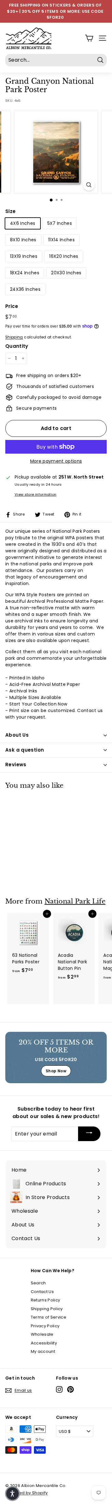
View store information (36, 494)
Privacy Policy (45, 1326)
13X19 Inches (23, 256)
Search (38, 1283)
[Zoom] (89, 185)
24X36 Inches (25, 289)
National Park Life (74, 901)
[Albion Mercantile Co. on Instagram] (59, 1389)
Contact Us (42, 1292)
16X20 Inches (63, 256)
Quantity (16, 346)
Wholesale (42, 1334)
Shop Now (56, 1071)
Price (11, 306)
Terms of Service (49, 1317)
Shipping (14, 337)
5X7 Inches (59, 223)
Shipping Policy (47, 1309)
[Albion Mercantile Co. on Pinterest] (70, 1389)
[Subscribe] (89, 1133)
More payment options (56, 461)
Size (10, 211)
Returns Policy (45, 1300)
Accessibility (44, 1343)
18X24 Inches (24, 273)
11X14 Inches (61, 240)
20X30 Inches (66, 273)
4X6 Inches (22, 223)
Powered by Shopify (26, 1493)
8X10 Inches (23, 240)
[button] (12, 1493)
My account (43, 1351)
